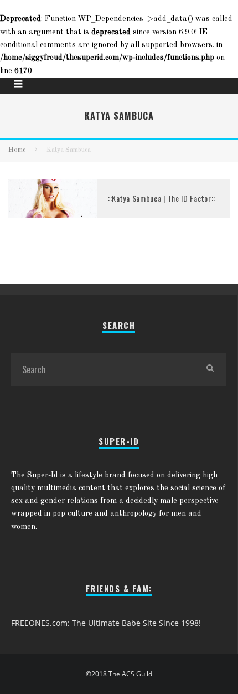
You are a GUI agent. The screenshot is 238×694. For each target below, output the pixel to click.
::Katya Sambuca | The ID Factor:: (161, 198)
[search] (209, 369)
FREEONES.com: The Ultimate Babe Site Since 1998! (106, 623)
